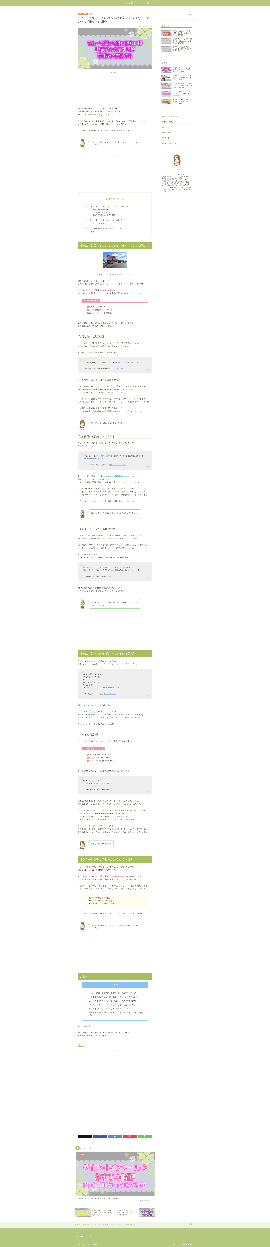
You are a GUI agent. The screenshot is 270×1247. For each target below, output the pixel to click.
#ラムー (119, 362)
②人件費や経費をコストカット (104, 212)
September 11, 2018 (108, 694)
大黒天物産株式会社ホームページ (117, 274)
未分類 (166, 127)
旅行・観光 (168, 122)
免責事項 (95, 1244)
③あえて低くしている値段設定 (104, 215)
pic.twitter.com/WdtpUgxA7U (93, 458)
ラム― (82, 1045)
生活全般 (167, 132)
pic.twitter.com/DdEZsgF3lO (101, 783)
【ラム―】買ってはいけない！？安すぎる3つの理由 (109, 207)
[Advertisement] (115, 89)
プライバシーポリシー (83, 1244)
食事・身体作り (83, 13)
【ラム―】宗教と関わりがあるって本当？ (105, 228)
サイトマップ (89, 1236)
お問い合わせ (79, 1236)
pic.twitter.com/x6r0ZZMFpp (112, 687)
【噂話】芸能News (171, 116)
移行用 (166, 138)
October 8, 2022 (110, 789)
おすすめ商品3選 (99, 223)
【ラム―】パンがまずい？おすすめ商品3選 (105, 220)
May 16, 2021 (110, 576)
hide (121, 199)
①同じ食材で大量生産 (101, 210)
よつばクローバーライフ (135, 3)
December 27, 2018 (118, 465)
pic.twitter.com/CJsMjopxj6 (132, 362)
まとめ (91, 232)
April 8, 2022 (118, 368)
